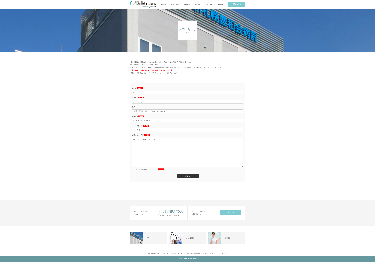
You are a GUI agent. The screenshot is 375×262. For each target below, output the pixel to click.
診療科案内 (187, 4)
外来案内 (163, 4)
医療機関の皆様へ (153, 253)
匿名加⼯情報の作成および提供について (199, 253)
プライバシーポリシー (220, 253)
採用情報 (220, 4)
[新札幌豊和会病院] (144, 4)
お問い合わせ (236, 4)
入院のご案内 (175, 4)
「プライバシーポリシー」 (158, 73)
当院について (209, 4)
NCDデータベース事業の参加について (172, 253)
